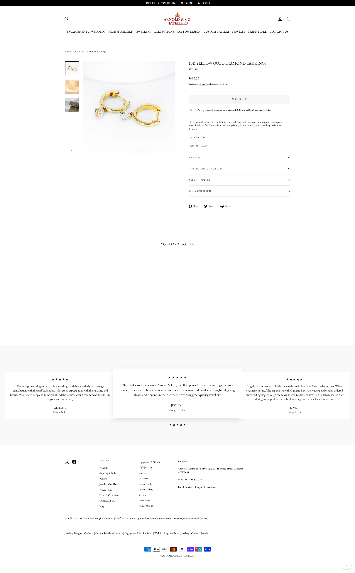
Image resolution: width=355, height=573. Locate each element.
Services (238, 32)
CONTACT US (279, 32)
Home (68, 51)
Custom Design (189, 32)
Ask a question (200, 191)
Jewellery (143, 32)
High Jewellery (120, 32)
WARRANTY (196, 157)
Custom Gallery (216, 32)
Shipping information (205, 168)
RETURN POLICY (199, 180)
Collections (164, 32)
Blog (101, 506)
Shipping (204, 83)
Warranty (103, 467)
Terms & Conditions (109, 495)
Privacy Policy (105, 489)
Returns (103, 478)
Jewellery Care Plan (108, 484)
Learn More (257, 32)
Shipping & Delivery (109, 473)
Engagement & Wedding (86, 32)
